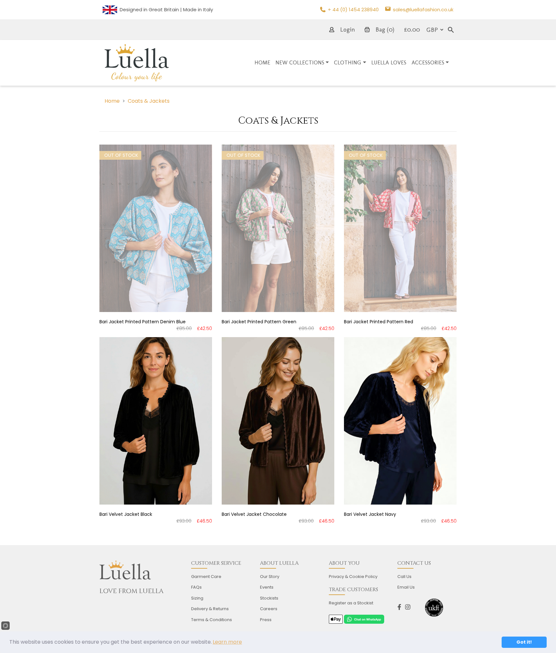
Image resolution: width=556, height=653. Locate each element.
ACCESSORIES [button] (428, 62)
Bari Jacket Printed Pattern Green (259, 321)
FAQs (196, 587)
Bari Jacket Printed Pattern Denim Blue (142, 321)
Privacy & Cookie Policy (353, 576)
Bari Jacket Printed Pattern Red (378, 321)
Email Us (406, 587)
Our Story (269, 576)
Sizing (197, 598)
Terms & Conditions (211, 620)
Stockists (269, 598)
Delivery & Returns (210, 609)
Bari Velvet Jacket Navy (370, 514)
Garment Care (206, 576)
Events (266, 587)
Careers (268, 609)
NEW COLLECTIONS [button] (299, 62)
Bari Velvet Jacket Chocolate (254, 514)
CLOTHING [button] (347, 62)
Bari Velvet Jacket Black (125, 514)
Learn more (227, 642)
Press (266, 620)
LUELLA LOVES (388, 62)
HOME (262, 62)
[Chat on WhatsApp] (364, 618)
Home (112, 101)
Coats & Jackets (149, 101)
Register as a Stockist (351, 603)
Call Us (404, 576)
